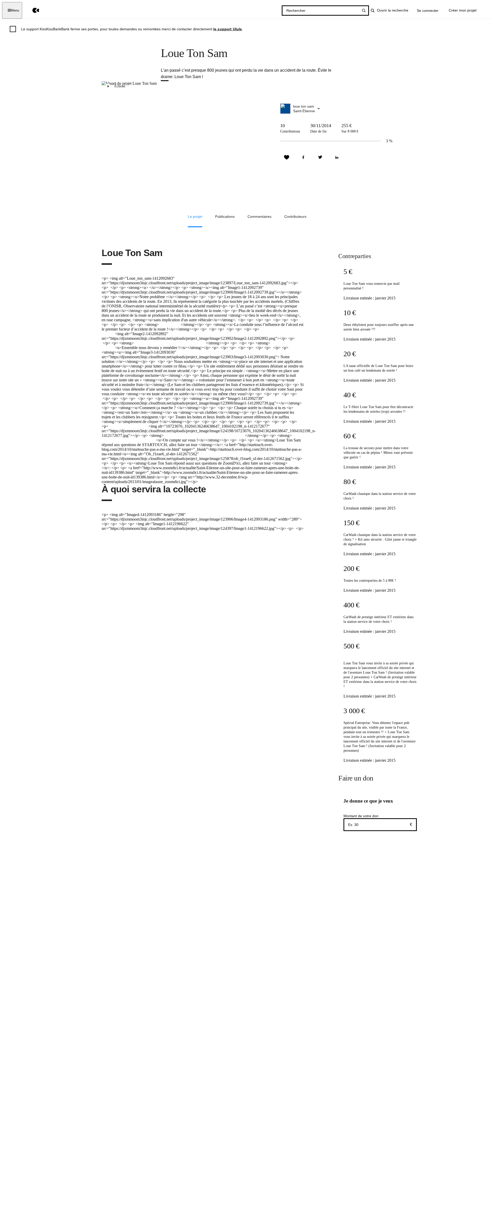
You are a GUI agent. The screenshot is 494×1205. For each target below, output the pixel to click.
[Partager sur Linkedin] (336, 157)
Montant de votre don (360, 816)
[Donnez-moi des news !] (286, 157)
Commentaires (259, 216)
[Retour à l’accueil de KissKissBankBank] (32, 10)
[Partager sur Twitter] (320, 157)
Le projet (195, 216)
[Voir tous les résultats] (364, 10)
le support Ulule (227, 29)
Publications (225, 216)
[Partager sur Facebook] (303, 157)
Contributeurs (295, 216)
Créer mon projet (463, 10)
